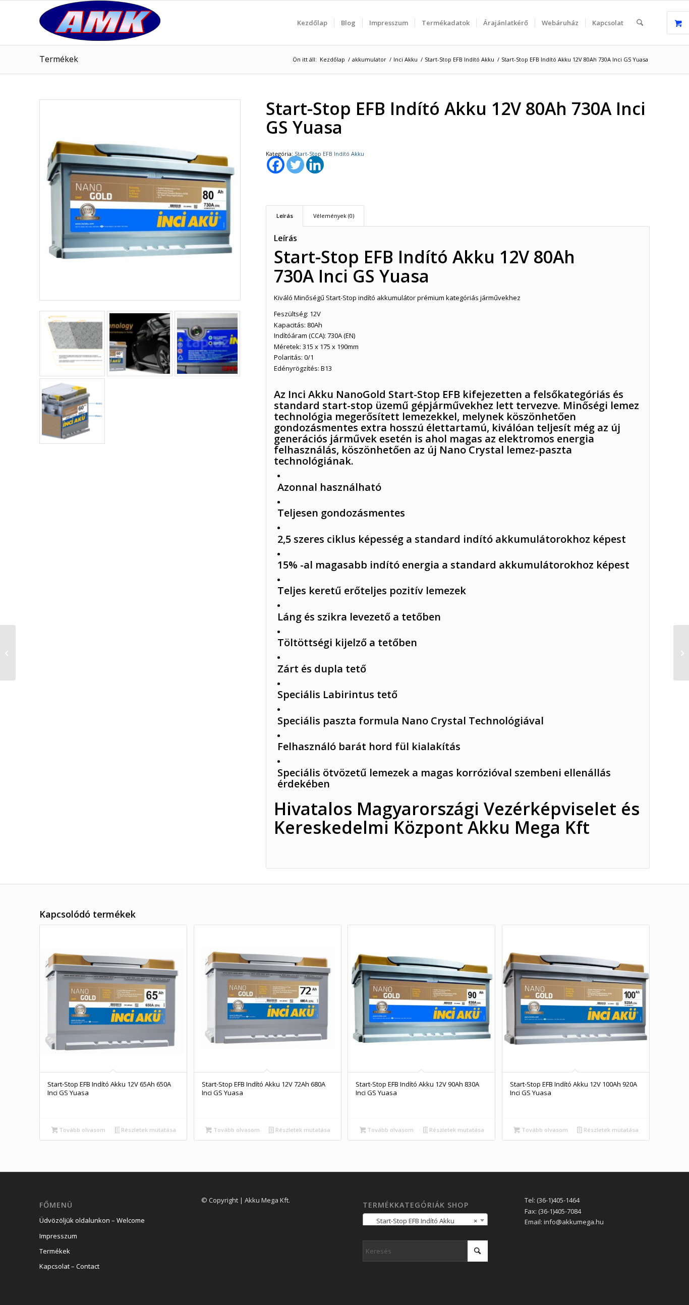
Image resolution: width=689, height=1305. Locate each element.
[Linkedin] (315, 165)
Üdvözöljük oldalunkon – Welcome (92, 1220)
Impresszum (58, 1235)
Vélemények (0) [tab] (333, 215)
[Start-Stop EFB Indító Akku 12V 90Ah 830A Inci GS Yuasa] (681, 652)
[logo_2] (99, 23)
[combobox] (425, 1220)
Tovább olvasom (81, 1129)
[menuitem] (312, 23)
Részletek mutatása (148, 1129)
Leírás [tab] (284, 215)
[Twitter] (295, 165)
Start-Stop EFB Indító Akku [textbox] (422, 1220)
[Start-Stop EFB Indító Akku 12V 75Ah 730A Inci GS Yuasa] (8, 652)
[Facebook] (275, 165)
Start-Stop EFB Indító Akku (329, 153)
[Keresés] (640, 23)
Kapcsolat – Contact (69, 1266)
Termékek (58, 59)
